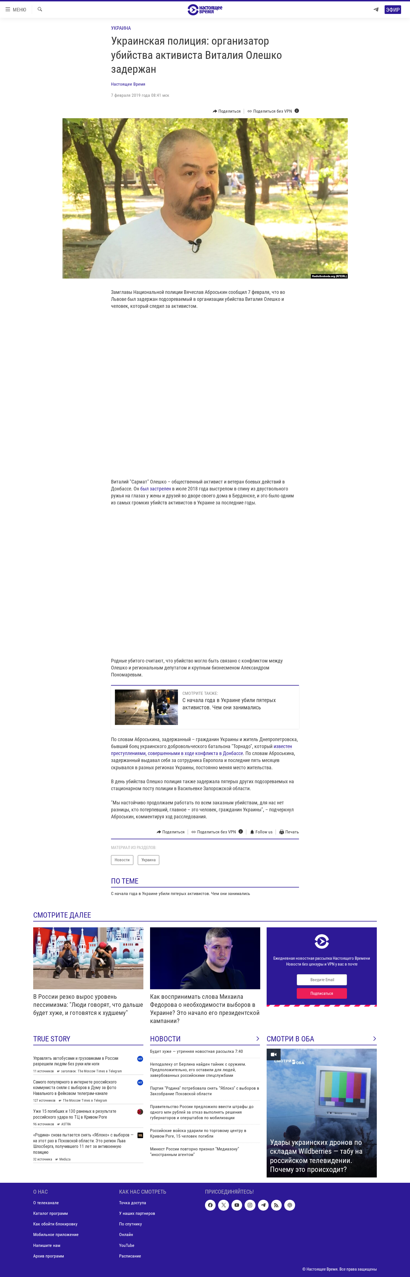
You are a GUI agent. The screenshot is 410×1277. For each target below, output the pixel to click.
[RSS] (276, 1205)
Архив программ (48, 1256)
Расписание (130, 1256)
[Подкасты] (289, 1205)
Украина (121, 28)
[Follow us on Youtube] (236, 1205)
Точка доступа (132, 1202)
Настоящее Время (128, 84)
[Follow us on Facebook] (210, 1205)
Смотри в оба (290, 1038)
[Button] (227, 111)
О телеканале (46, 1202)
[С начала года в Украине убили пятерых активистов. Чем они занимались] (146, 707)
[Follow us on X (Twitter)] (223, 1205)
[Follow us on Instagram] (250, 1205)
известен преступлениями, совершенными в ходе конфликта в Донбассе (201, 749)
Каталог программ (50, 1213)
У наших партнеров (137, 1213)
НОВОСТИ (165, 1038)
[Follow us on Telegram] (263, 1205)
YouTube (126, 1245)
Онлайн (126, 1234)
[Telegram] (376, 9)
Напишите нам (46, 1245)
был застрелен (156, 489)
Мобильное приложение (56, 1234)
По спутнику (130, 1224)
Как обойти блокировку (55, 1224)
